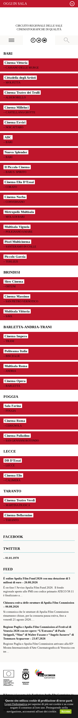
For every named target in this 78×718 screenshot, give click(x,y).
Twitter (38, 40)
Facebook (33, 40)
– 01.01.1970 (11, 558)
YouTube (44, 40)
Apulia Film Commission (45, 674)
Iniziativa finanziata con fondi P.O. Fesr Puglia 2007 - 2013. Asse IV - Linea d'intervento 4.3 (8, 677)
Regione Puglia (25, 677)
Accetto (65, 711)
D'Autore (39, 16)
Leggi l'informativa (16, 704)
